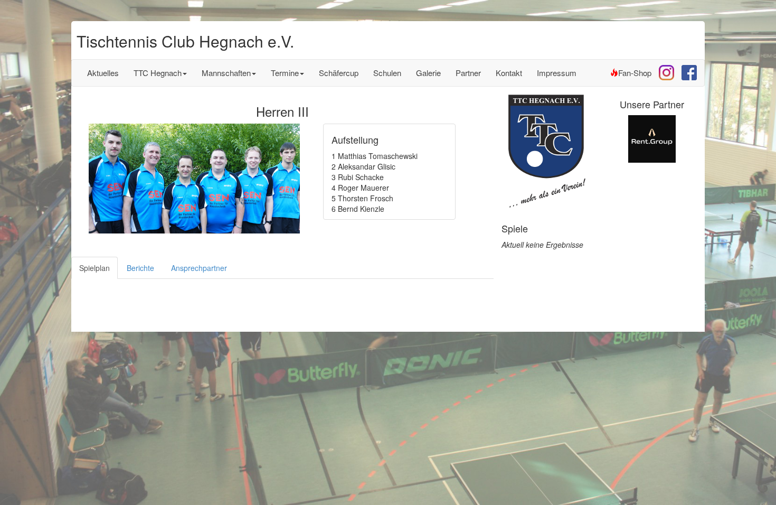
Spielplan (94, 268)
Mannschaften (226, 72)
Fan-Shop (634, 72)
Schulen (387, 72)
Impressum (556, 72)
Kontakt (509, 72)
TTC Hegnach (158, 72)
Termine (285, 72)
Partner (468, 72)
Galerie (428, 72)
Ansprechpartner (199, 268)
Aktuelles (103, 72)
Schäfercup (338, 72)
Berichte (140, 268)
